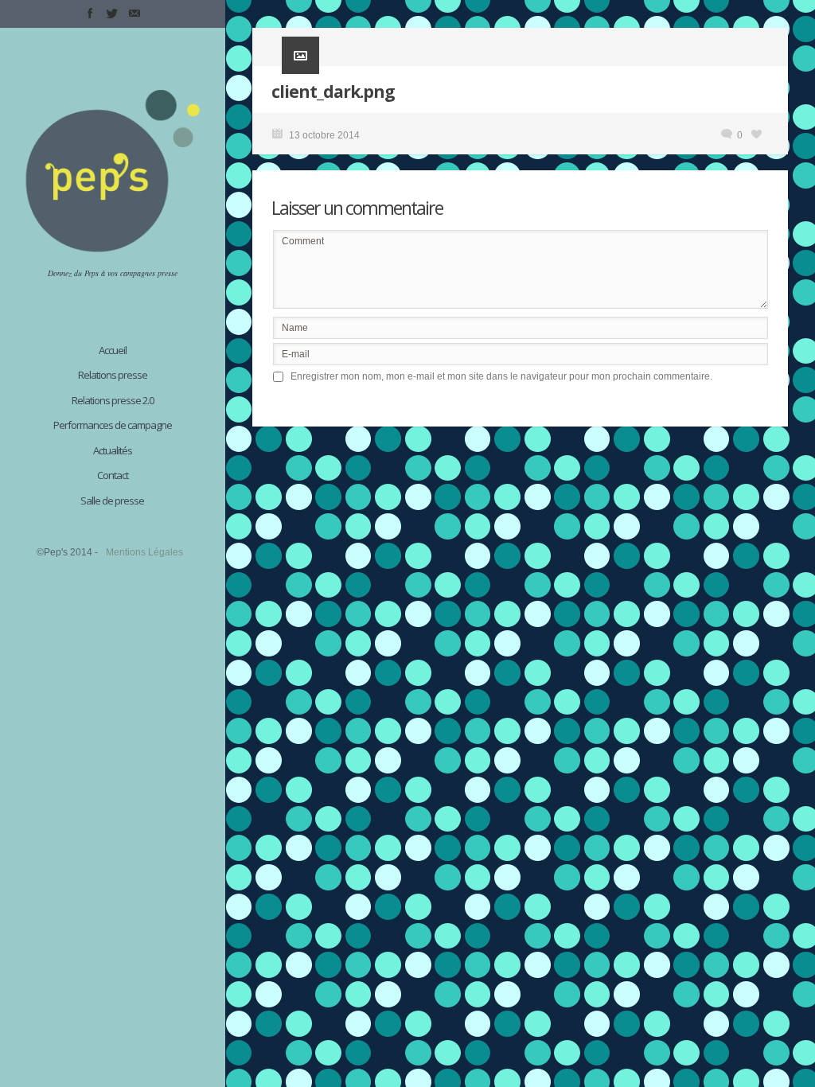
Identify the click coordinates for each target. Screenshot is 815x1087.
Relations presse (112, 375)
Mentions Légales (144, 552)
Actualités (112, 450)
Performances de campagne (112, 425)
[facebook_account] (89, 13)
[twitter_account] (112, 13)
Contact (112, 475)
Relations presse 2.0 (113, 400)
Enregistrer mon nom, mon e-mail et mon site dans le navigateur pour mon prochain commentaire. (501, 376)
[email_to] (134, 13)
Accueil (113, 350)
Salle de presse (112, 500)
